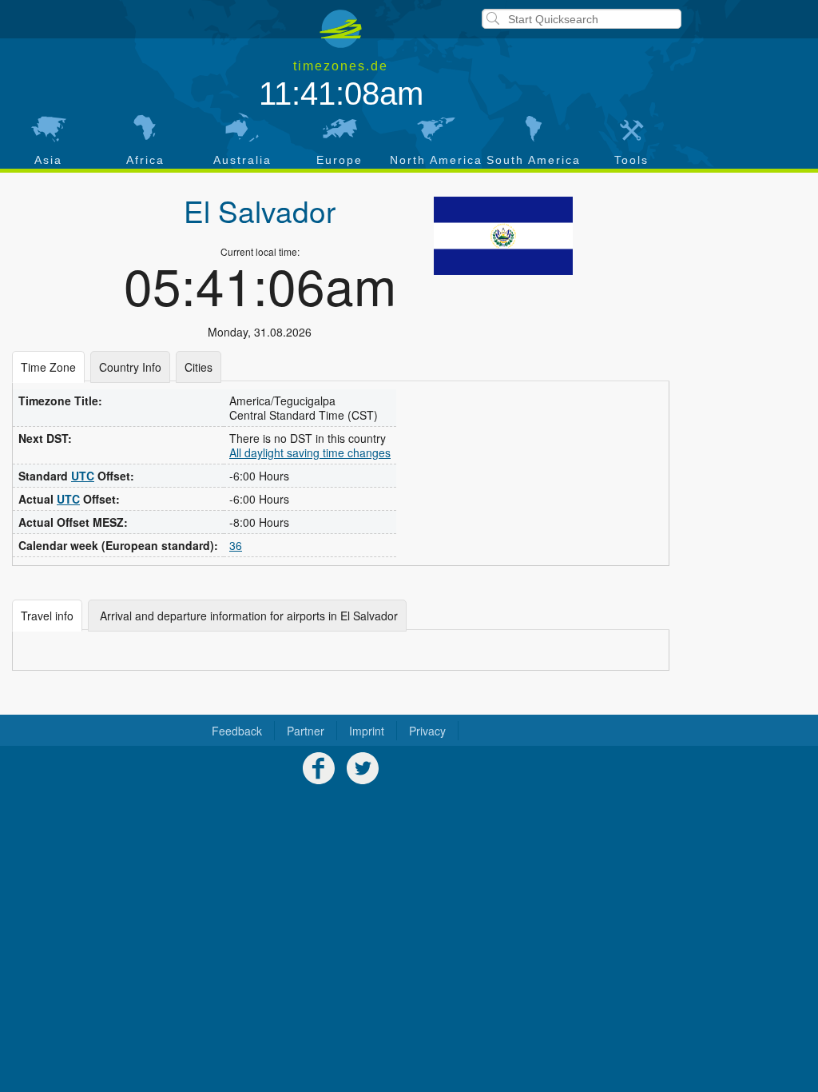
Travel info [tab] (47, 616)
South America (533, 159)
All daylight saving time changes (310, 452)
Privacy (427, 731)
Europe (339, 159)
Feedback (237, 731)
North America (436, 159)
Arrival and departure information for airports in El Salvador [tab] (247, 616)
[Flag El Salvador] (503, 236)
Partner (305, 731)
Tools (631, 159)
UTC (82, 476)
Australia (242, 159)
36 (235, 545)
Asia (48, 159)
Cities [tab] (198, 367)
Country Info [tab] (130, 367)
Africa (145, 159)
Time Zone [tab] (48, 367)
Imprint (366, 731)
